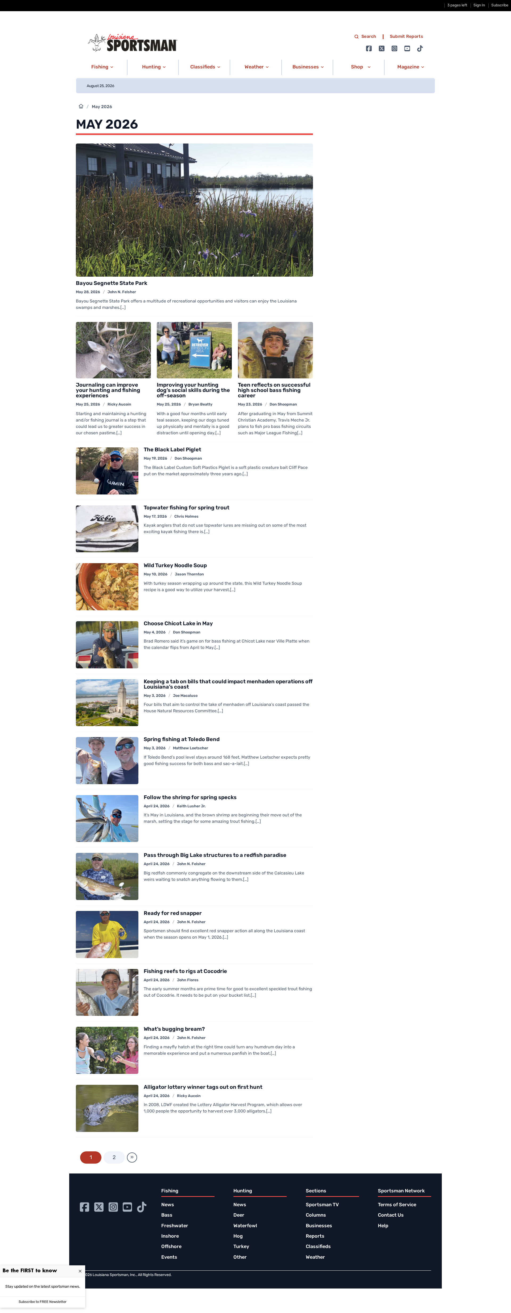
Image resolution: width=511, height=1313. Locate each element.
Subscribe (499, 5)
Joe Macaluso (185, 696)
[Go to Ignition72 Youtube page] (407, 48)
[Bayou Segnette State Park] (194, 210)
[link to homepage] (132, 43)
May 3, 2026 (155, 696)
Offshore (171, 1247)
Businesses (319, 1226)
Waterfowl (245, 1226)
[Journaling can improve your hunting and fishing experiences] (113, 350)
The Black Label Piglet (172, 450)
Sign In (479, 5)
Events (169, 1257)
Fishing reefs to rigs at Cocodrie (185, 971)
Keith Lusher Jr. (191, 806)
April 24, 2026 (157, 806)
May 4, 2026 (155, 633)
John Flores (188, 980)
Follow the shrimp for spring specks (190, 797)
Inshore (170, 1236)
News (167, 1205)
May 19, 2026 (155, 459)
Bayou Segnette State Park (111, 283)
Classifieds (318, 1247)
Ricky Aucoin (119, 405)
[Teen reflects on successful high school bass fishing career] (275, 350)
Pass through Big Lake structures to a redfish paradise (215, 855)
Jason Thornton (189, 574)
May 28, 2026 (88, 292)
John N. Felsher (122, 292)
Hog (238, 1236)
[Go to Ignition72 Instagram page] (394, 48)
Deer (238, 1215)
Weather (315, 1257)
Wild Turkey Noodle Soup (175, 565)
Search (368, 37)
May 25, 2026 (88, 405)
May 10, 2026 (155, 574)
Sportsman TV (322, 1205)
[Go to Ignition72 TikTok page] (420, 48)
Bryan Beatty (200, 405)
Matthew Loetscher (190, 748)
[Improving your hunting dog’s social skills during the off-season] (194, 350)
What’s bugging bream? (174, 1029)
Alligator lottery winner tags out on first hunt (203, 1087)
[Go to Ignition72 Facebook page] (369, 48)
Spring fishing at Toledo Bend (182, 739)
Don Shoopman (283, 405)
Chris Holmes (186, 517)
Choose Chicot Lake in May (178, 624)
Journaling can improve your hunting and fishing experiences (108, 391)
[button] (101, 67)
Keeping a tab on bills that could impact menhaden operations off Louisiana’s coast (228, 684)
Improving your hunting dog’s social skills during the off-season (193, 391)
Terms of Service (397, 1205)
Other (240, 1257)
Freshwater (174, 1226)
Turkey (241, 1247)
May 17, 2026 (155, 517)
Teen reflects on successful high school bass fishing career (274, 391)
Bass (166, 1215)
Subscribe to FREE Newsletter (43, 1302)
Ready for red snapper (173, 913)
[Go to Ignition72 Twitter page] (381, 48)
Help (383, 1226)
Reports (315, 1236)
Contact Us (391, 1215)
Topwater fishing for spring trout (186, 508)
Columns (316, 1215)
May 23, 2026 (250, 405)
